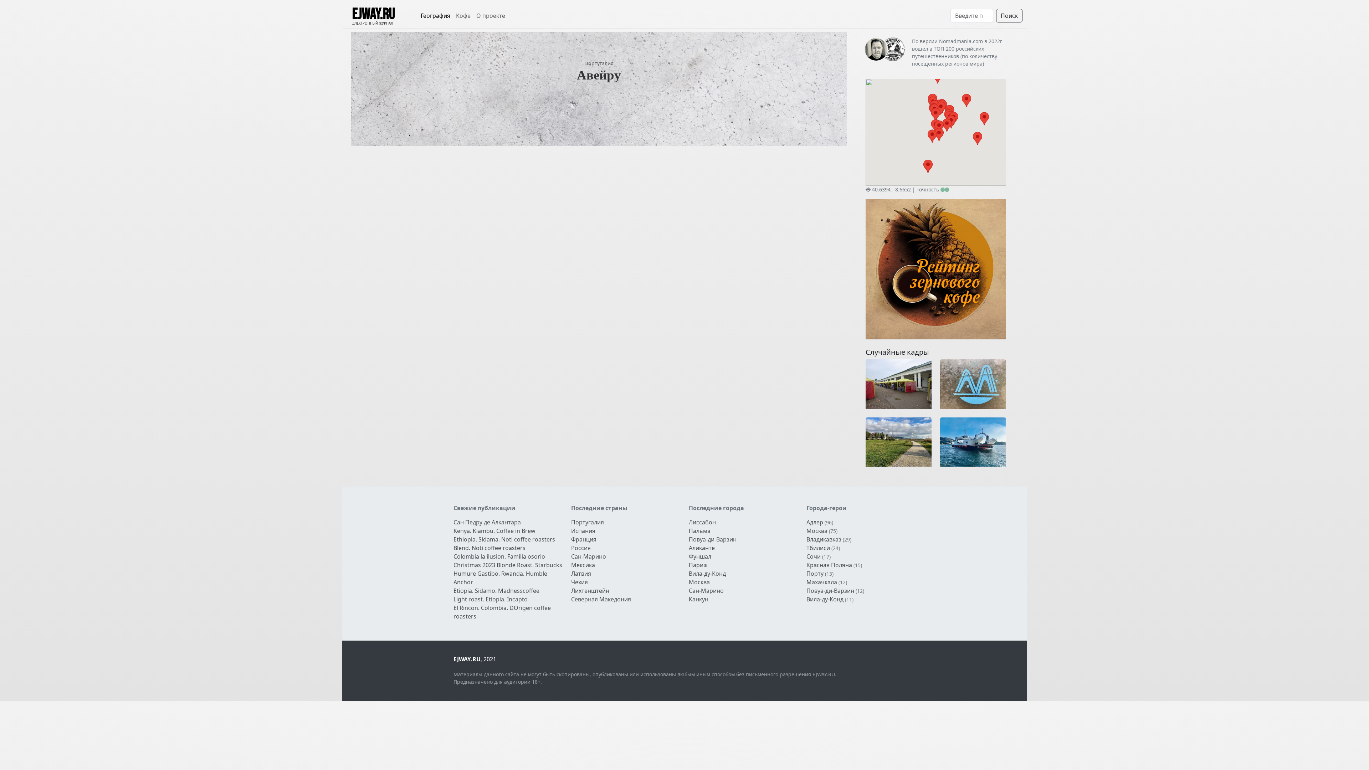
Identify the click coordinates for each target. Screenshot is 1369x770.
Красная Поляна (829, 565)
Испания (583, 531)
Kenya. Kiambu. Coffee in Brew (494, 531)
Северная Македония (601, 599)
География (435, 16)
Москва (699, 582)
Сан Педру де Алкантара (487, 522)
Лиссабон (702, 522)
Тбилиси (818, 548)
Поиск (1009, 16)
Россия (581, 548)
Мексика (583, 565)
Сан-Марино (588, 556)
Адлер (814, 522)
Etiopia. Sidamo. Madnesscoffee (496, 591)
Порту (815, 574)
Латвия (581, 574)
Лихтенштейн (590, 591)
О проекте (490, 16)
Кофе (463, 16)
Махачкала (821, 582)
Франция (583, 539)
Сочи (813, 556)
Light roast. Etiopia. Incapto (490, 599)
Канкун (698, 599)
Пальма (700, 531)
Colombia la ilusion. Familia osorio (499, 556)
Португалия (599, 63)
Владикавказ (823, 539)
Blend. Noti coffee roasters (489, 548)
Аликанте (702, 548)
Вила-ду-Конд (707, 574)
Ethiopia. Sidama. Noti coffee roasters (504, 539)
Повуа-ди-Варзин (713, 539)
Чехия (579, 582)
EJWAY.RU (373, 14)
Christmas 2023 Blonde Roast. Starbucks (507, 565)
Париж (698, 565)
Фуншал (700, 556)
